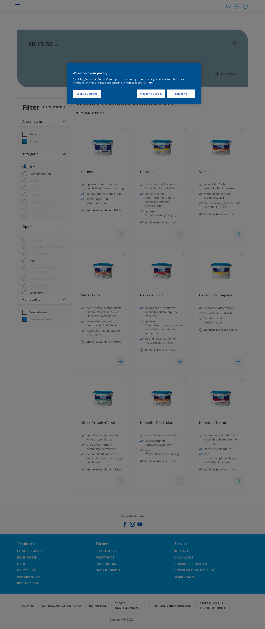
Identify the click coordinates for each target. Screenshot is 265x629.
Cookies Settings (86, 93)
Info (150, 82)
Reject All (181, 93)
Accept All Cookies (151, 93)
